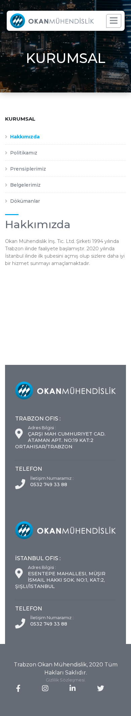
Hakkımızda (25, 137)
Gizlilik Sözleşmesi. (66, 679)
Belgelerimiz (25, 185)
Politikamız (23, 153)
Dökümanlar (25, 201)
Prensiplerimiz (28, 169)
